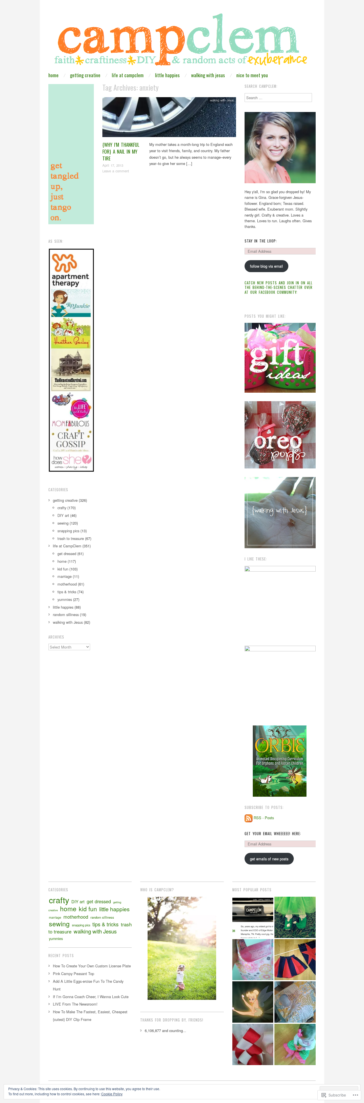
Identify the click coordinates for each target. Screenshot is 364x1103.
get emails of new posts (269, 858)
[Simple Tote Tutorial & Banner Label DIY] (253, 959)
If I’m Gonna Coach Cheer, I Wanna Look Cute (91, 996)
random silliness (66, 614)
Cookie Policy (112, 1093)
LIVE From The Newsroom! (75, 1004)
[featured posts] (253, 917)
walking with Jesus (208, 75)
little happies (167, 75)
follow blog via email (266, 266)
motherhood (67, 584)
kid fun (62, 569)
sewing (63, 523)
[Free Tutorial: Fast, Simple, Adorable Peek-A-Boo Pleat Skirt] (295, 959)
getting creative (85, 75)
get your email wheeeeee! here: (273, 833)
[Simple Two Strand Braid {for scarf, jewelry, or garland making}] (253, 1044)
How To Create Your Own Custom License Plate (92, 966)
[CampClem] (182, 41)
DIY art (63, 515)
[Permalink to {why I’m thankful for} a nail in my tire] (169, 118)
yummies (64, 599)
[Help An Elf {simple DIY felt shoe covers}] (295, 917)
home (53, 75)
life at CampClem (128, 75)
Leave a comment (115, 171)
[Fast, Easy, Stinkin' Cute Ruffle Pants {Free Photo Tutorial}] (295, 1044)
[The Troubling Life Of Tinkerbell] (253, 1002)
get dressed (66, 553)
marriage (64, 576)
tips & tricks (66, 591)
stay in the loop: (261, 241)
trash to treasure (70, 538)
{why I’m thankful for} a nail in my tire (120, 151)
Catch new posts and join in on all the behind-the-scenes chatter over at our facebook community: (279, 287)
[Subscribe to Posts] (249, 817)
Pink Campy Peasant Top (73, 973)
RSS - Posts (264, 817)
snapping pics (68, 530)
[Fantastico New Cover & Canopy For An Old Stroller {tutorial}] (295, 1002)
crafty (61, 507)
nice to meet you (252, 75)
